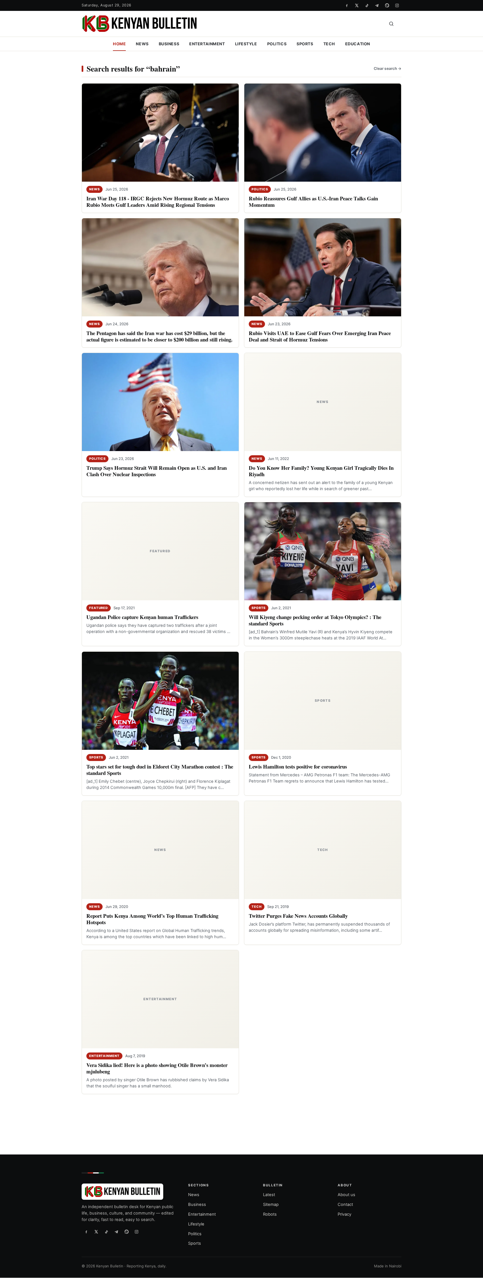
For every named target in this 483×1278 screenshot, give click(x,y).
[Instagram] (396, 5)
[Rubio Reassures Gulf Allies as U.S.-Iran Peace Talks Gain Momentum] (322, 133)
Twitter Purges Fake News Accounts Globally (298, 915)
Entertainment (207, 43)
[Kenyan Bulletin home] (139, 24)
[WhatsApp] (386, 5)
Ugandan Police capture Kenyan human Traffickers (142, 617)
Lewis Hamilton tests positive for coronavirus (298, 766)
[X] (356, 5)
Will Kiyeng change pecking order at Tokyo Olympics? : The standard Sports (315, 620)
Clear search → (387, 68)
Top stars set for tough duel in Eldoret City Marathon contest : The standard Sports (159, 770)
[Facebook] (346, 5)
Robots (270, 1214)
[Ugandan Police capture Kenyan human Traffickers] (160, 551)
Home (119, 43)
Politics (277, 43)
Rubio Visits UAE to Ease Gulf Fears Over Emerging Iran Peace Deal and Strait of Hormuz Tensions (320, 336)
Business (169, 43)
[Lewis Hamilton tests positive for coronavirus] (322, 701)
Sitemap (271, 1204)
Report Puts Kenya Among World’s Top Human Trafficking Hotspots (152, 919)
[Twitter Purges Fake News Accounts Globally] (322, 850)
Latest (269, 1194)
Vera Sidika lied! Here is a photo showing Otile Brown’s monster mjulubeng (157, 1068)
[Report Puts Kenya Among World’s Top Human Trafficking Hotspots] (160, 850)
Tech (329, 43)
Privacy (344, 1214)
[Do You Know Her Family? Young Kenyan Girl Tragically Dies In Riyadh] (322, 402)
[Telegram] (376, 5)
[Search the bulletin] (391, 23)
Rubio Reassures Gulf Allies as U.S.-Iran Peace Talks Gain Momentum (313, 201)
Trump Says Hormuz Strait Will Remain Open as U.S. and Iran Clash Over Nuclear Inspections (156, 471)
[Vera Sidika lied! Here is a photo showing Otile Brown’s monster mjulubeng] (160, 999)
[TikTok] (366, 5)
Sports (305, 43)
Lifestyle (246, 43)
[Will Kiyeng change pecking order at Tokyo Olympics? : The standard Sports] (322, 551)
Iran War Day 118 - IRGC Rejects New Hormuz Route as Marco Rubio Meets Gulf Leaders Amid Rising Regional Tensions (157, 201)
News (142, 43)
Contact (345, 1204)
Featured (98, 608)
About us (346, 1194)
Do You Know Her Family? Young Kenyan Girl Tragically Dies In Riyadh (321, 471)
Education (357, 43)
